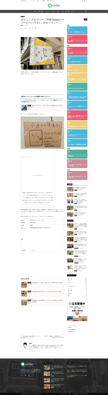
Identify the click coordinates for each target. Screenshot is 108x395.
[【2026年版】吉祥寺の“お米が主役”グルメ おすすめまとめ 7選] (70, 233)
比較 (58, 11)
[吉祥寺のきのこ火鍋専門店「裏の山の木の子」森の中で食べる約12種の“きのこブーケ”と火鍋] (70, 239)
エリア (72, 11)
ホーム (22, 14)
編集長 (22, 25)
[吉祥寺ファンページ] (54, 6)
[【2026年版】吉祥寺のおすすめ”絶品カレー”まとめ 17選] (70, 214)
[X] (86, 1)
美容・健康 (67, 11)
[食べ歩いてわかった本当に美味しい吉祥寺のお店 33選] (70, 195)
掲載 (37, 0)
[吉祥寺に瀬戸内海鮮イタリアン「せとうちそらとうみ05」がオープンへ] (70, 246)
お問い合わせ (52, 0)
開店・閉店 (41, 11)
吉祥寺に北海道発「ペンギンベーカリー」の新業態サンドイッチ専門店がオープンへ (80, 260)
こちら (32, 349)
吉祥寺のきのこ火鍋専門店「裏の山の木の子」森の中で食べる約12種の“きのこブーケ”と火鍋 (80, 239)
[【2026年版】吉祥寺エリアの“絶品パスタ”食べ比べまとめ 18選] (47, 380)
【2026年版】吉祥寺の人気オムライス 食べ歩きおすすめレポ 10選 (57, 373)
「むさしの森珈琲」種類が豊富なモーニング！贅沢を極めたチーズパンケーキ (30, 337)
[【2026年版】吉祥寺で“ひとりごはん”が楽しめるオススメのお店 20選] (70, 208)
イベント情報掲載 (42, 0)
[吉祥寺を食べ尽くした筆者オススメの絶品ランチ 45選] (70, 189)
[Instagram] (84, 1)
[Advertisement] (42, 33)
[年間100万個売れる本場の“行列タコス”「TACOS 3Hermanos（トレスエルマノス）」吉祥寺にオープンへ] (70, 253)
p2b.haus (24, 205)
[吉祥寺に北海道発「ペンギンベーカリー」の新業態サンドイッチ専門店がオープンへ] (70, 260)
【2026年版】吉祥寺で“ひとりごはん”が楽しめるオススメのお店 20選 (80, 207)
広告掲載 (69, 327)
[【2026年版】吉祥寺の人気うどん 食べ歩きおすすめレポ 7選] (47, 367)
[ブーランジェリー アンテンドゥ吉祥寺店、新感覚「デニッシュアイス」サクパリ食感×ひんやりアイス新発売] (70, 267)
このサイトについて (33, 0)
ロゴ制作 (47, 0)
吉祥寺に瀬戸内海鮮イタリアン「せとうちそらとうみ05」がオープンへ (80, 245)
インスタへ (32, 250)
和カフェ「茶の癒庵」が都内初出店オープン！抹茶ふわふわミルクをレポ (54, 337)
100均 (62, 11)
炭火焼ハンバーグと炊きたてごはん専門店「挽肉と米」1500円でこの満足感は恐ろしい (80, 201)
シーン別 (52, 11)
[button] (85, 11)
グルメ (47, 11)
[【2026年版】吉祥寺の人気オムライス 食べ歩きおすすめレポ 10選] (47, 373)
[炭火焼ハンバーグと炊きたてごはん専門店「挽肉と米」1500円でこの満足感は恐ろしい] (70, 201)
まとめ (35, 11)
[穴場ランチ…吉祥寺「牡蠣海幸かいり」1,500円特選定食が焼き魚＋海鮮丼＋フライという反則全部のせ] (70, 225)
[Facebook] (82, 1)
